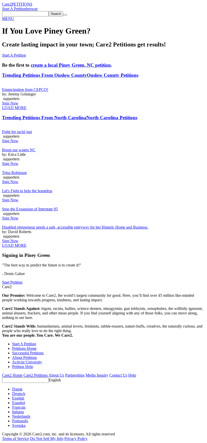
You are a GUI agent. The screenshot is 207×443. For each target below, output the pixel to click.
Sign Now (10, 103)
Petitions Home (24, 348)
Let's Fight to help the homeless (27, 191)
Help (132, 375)
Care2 (7, 4)
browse (32, 9)
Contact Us (118, 375)
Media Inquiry (97, 375)
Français (18, 407)
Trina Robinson (14, 172)
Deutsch (18, 393)
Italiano (18, 412)
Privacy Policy (76, 438)
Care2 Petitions (35, 375)
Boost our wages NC (19, 150)
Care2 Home (12, 375)
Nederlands (21, 416)
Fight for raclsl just (17, 132)
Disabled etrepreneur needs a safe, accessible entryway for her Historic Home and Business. (75, 227)
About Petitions (24, 357)
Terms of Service (15, 438)
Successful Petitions (28, 353)
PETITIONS (22, 4)
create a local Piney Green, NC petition (71, 65)
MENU (8, 18)
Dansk (17, 389)
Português (20, 421)
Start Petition (12, 282)
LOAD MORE (14, 108)
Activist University (27, 362)
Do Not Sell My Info (46, 438)
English (55, 380)
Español (18, 403)
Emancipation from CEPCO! (25, 89)
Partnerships (75, 375)
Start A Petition (14, 9)
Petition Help (22, 366)
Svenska (18, 425)
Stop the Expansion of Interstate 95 (30, 209)
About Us (56, 375)
